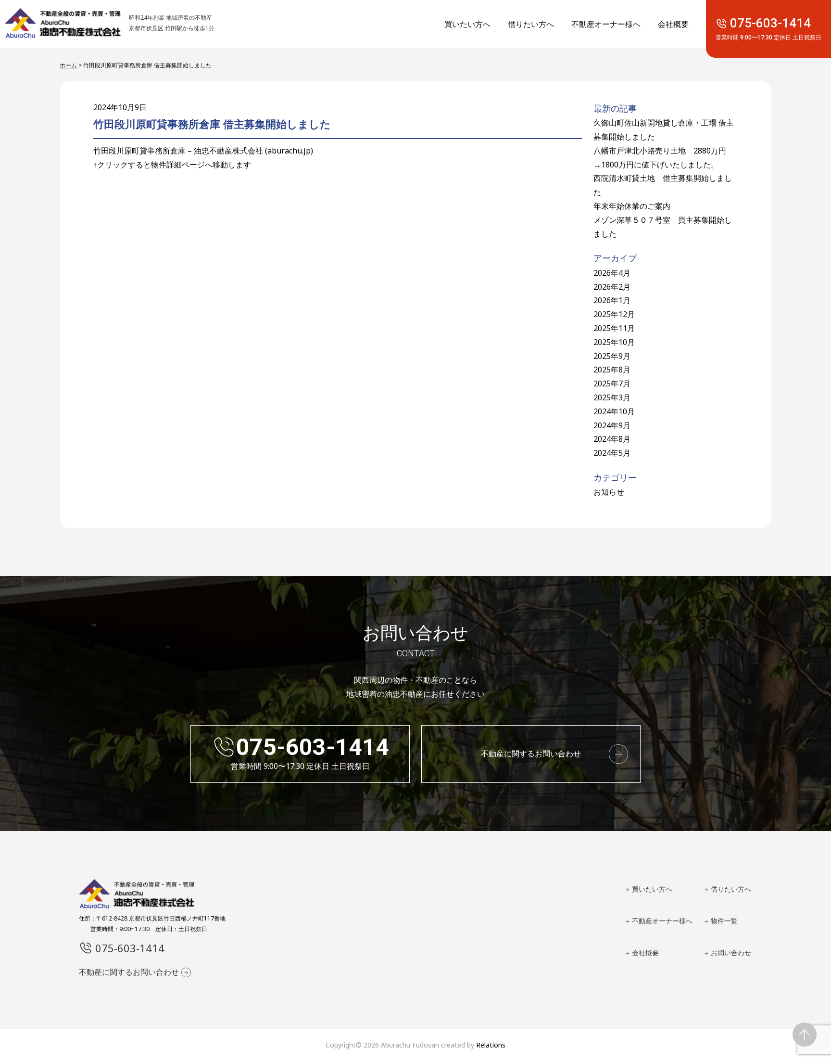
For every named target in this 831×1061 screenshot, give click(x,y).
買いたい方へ (467, 24)
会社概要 (673, 24)
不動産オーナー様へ (606, 24)
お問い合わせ (731, 952)
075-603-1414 (768, 29)
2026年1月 (611, 300)
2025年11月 (614, 328)
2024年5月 (611, 452)
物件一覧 (724, 920)
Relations (490, 1044)
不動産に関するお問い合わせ (531, 753)
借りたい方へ (531, 24)
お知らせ (608, 491)
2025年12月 (614, 314)
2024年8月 (611, 439)
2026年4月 (611, 273)
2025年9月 (611, 356)
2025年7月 (611, 383)
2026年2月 (611, 286)
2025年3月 (611, 397)
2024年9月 (611, 425)
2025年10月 (614, 342)
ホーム (68, 65)
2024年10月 (614, 411)
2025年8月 (611, 369)
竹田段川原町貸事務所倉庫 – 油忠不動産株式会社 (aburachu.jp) (203, 150)
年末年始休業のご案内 (631, 206)
